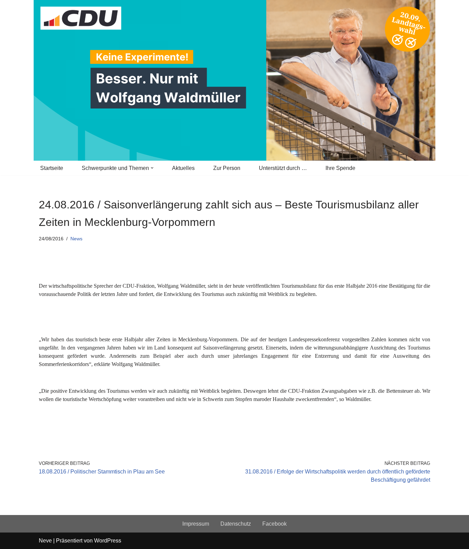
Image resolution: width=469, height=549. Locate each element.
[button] (152, 168)
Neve (45, 541)
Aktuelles (183, 168)
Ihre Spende (340, 168)
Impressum (195, 524)
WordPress (107, 541)
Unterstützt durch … (283, 168)
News (76, 238)
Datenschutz (235, 524)
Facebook (274, 524)
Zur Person (226, 168)
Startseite (51, 168)
